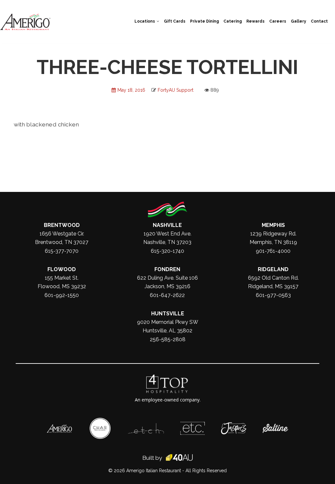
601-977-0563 (273, 295)
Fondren (167, 269)
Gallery (298, 21)
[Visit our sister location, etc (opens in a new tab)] (192, 425)
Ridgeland (273, 269)
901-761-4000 (273, 251)
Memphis (273, 225)
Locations (144, 21)
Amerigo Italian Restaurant (153, 470)
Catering (232, 21)
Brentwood (62, 225)
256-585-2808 (167, 339)
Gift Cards (174, 21)
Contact (319, 21)
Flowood (61, 269)
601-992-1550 (61, 295)
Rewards (255, 21)
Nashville (167, 225)
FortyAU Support (175, 90)
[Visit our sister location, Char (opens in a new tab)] (100, 421)
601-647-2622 (167, 295)
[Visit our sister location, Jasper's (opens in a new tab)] (233, 425)
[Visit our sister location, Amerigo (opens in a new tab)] (59, 427)
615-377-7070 (62, 251)
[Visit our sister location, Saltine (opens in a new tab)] (275, 427)
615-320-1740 (167, 251)
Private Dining (204, 21)
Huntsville (167, 313)
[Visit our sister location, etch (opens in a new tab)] (146, 426)
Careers (277, 21)
